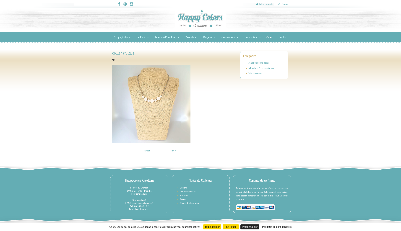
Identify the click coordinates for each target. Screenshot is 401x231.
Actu (269, 37)
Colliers (141, 37)
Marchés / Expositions (261, 68)
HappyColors (122, 37)
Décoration (250, 37)
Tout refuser (230, 227)
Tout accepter (212, 227)
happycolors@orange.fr (143, 203)
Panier (284, 3)
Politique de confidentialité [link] (277, 227)
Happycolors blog (258, 62)
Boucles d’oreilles (164, 37)
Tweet (146, 150)
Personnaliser (250, 227)
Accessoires (228, 37)
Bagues (207, 37)
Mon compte (266, 3)
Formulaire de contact (139, 209)
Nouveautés (255, 73)
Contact (283, 37)
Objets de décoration (189, 203)
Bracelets (190, 37)
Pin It (173, 150)
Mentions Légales (139, 194)
